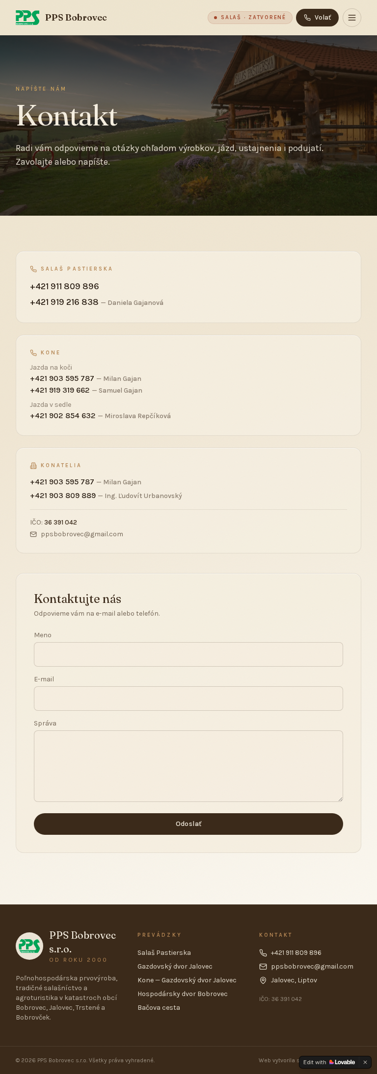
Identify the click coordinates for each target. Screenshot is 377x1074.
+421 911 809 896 (64, 286)
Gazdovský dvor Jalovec (175, 966)
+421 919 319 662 (86, 390)
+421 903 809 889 (106, 495)
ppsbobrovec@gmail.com (82, 534)
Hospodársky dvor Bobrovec (182, 994)
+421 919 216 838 (96, 302)
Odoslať (188, 824)
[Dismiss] (365, 1062)
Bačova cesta (158, 1007)
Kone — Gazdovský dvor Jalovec (187, 980)
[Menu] (352, 17)
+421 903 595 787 (85, 378)
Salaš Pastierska (164, 953)
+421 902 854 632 (100, 415)
